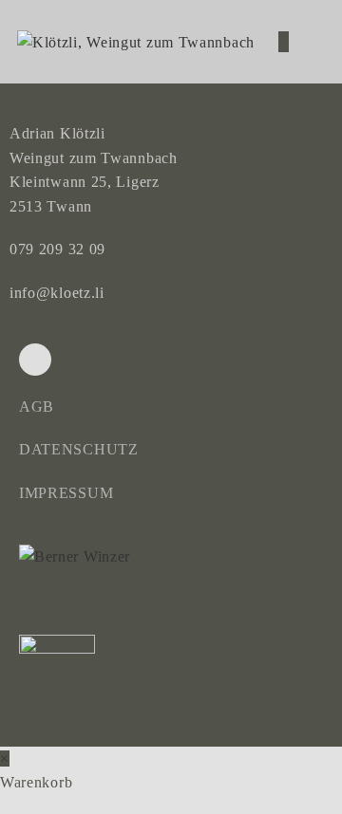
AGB (36, 406)
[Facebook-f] (35, 359)
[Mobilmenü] (309, 41)
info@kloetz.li (57, 293)
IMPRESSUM (66, 493)
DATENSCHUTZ (79, 449)
